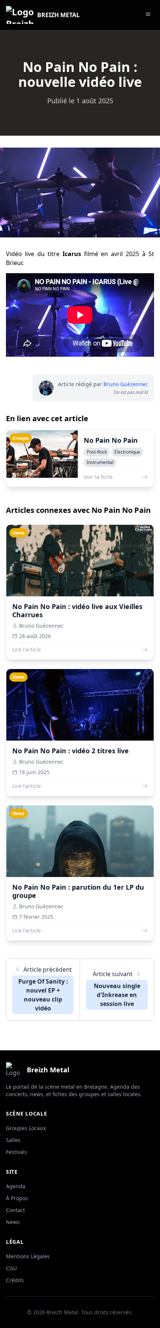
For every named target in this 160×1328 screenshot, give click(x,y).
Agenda (15, 1186)
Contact (15, 1210)
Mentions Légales (28, 1256)
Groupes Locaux (26, 1128)
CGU (11, 1268)
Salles (13, 1140)
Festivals (16, 1151)
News (13, 1222)
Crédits (15, 1280)
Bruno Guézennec (125, 384)
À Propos (17, 1198)
